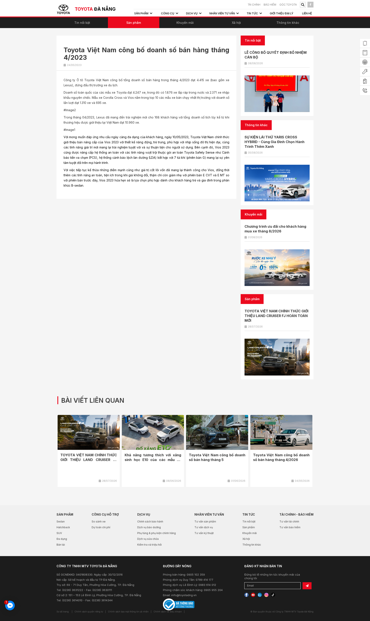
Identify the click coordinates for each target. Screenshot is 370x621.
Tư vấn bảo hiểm (289, 527)
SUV (59, 533)
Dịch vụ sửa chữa (148, 538)
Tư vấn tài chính (289, 521)
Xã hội (236, 22)
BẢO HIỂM (270, 4)
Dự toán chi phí (101, 527)
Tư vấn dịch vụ (203, 527)
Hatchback (63, 527)
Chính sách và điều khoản (168, 611)
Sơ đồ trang (63, 611)
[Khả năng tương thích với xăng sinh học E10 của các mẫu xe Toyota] (153, 432)
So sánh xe (99, 521)
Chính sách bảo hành (150, 521)
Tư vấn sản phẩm (205, 521)
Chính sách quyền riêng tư (89, 611)
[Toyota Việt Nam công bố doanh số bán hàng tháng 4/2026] (281, 432)
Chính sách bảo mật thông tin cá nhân (128, 611)
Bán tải (61, 544)
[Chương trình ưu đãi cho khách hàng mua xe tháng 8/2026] (277, 267)
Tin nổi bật (82, 22)
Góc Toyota (288, 4)
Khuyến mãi (185, 22)
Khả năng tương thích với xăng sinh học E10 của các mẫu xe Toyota (153, 460)
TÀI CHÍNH (254, 4)
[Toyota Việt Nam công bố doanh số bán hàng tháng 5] (217, 432)
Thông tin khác (287, 22)
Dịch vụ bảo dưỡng (149, 527)
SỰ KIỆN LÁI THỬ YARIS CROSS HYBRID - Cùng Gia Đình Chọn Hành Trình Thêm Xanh (274, 142)
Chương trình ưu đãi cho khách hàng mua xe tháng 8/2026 (275, 228)
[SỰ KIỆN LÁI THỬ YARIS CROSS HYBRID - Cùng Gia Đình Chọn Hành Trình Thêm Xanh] (277, 183)
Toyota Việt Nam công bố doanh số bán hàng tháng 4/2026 (281, 457)
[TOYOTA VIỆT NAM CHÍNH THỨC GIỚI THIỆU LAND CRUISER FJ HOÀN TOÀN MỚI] (277, 357)
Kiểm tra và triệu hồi (149, 544)
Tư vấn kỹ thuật (204, 533)
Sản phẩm (133, 22)
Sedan (61, 521)
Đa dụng (62, 538)
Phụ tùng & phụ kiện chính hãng (156, 533)
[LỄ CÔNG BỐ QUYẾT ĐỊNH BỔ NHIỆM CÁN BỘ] (277, 93)
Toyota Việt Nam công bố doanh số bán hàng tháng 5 (217, 457)
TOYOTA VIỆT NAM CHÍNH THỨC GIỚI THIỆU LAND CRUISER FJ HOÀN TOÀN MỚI (276, 316)
